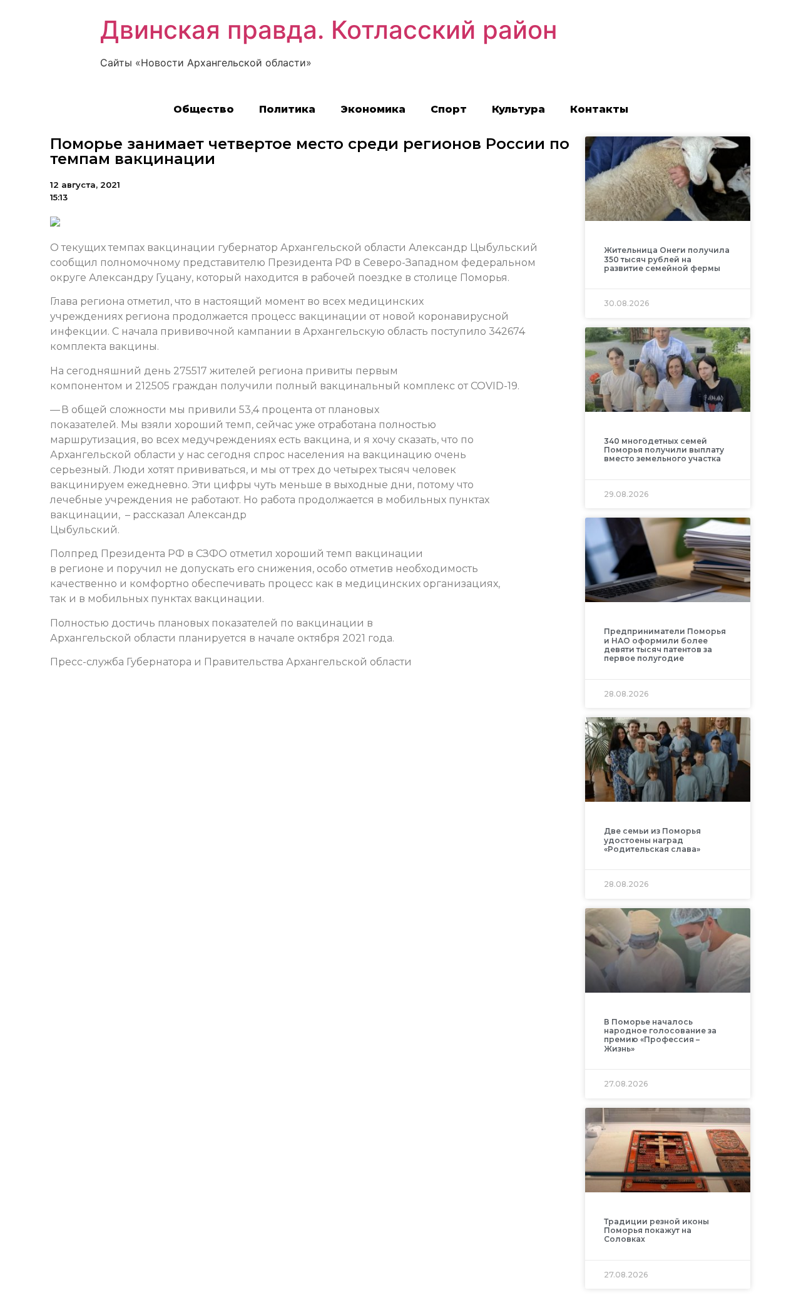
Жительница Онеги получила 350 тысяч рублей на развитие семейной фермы (667, 259)
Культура (518, 109)
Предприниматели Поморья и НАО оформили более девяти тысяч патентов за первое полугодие (665, 645)
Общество (203, 109)
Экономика (373, 109)
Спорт (449, 109)
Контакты (599, 109)
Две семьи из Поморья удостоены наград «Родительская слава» (652, 840)
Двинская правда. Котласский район (328, 29)
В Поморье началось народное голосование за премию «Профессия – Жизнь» (660, 1035)
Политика (287, 109)
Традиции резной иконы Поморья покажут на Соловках (656, 1230)
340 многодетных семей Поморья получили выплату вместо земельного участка (664, 450)
